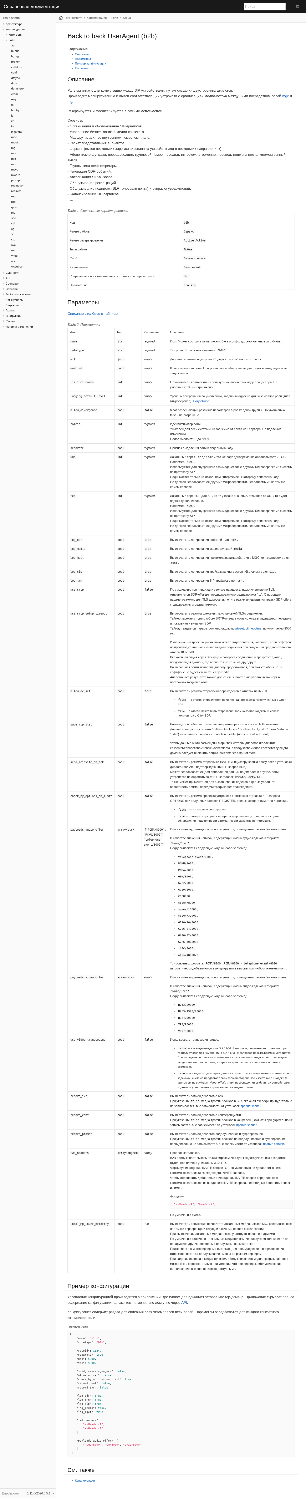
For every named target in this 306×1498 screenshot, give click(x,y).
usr (13, 250)
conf (14, 72)
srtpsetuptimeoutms (247, 628)
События (12, 289)
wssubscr (17, 266)
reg (13, 196)
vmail (14, 255)
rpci (13, 201)
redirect (16, 191)
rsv (13, 212)
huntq (15, 110)
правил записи (250, 1106)
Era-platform (11, 18)
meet (14, 142)
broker (15, 61)
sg (12, 228)
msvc (14, 169)
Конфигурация (16, 29)
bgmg (15, 56)
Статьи (10, 321)
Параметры (83, 58)
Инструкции (13, 315)
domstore (17, 88)
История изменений (19, 326)
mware (15, 175)
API (8, 278)
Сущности (12, 272)
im (12, 121)
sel (13, 223)
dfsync (15, 78)
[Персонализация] (297, 6)
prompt (16, 180)
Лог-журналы (14, 299)
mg (13, 147)
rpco (14, 207)
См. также (81, 68)
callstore (16, 67)
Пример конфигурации (90, 63)
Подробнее (201, 401)
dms (14, 83)
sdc (13, 218)
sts (13, 239)
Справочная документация (32, 6)
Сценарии (12, 283)
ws (13, 261)
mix (13, 164)
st (12, 234)
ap (13, 45)
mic (13, 158)
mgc (14, 153)
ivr (12, 126)
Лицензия (12, 305)
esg (13, 99)
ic (12, 115)
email (14, 94)
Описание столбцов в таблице (92, 314)
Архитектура (14, 24)
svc (13, 244)
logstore (16, 131)
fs (12, 104)
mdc (14, 137)
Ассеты (10, 310)
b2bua (15, 50)
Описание (82, 54)
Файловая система (18, 294)
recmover (17, 185)
